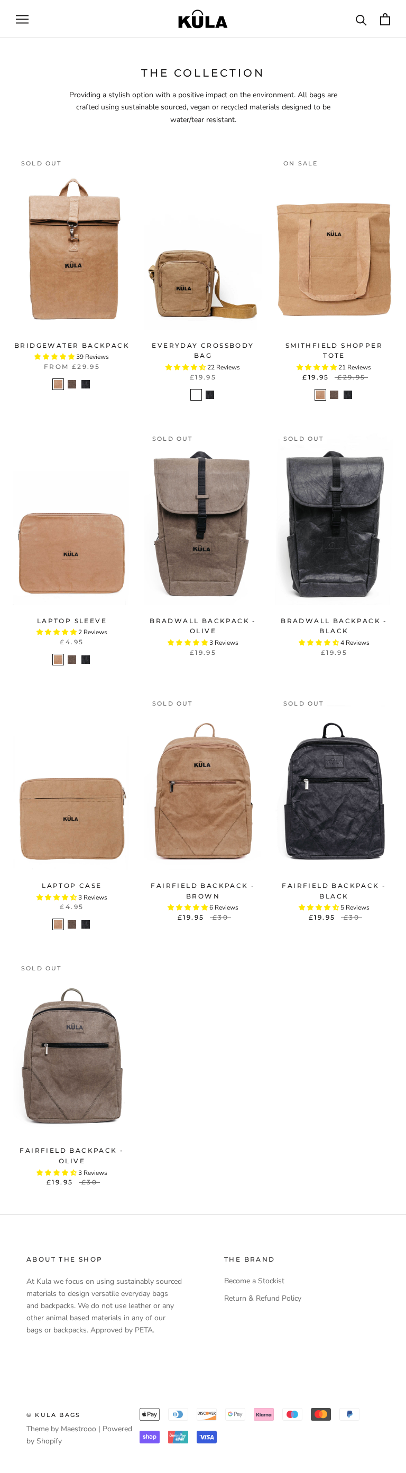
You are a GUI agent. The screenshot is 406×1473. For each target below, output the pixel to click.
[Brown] (58, 384)
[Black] (85, 384)
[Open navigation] (22, 19)
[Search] (361, 19)
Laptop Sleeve (72, 621)
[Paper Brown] (196, 395)
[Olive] (72, 384)
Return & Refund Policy (262, 1298)
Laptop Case (72, 886)
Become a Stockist (254, 1281)
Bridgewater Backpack (72, 345)
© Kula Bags (53, 1415)
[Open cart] (385, 19)
